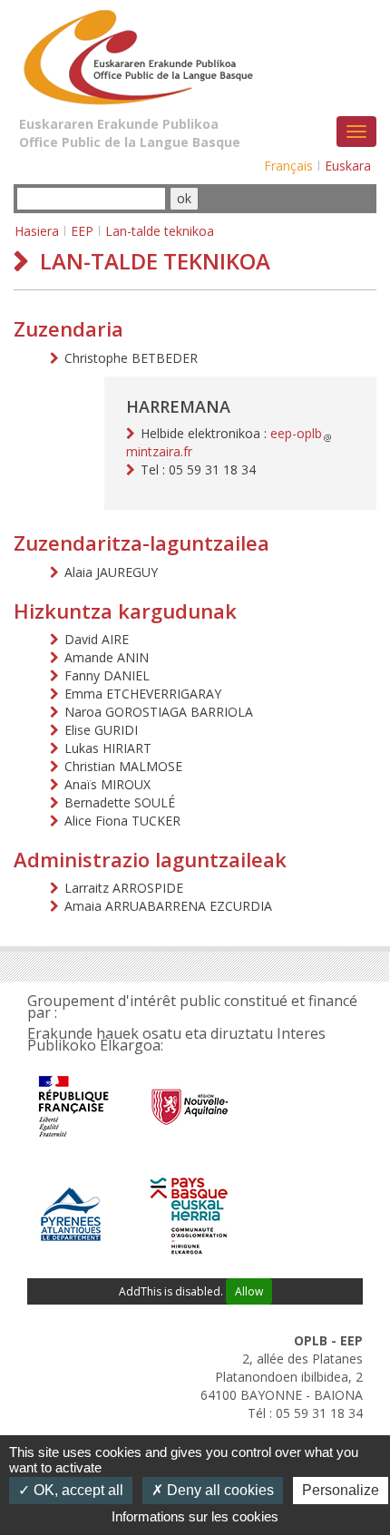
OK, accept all (76, 1490)
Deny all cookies (218, 1490)
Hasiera (37, 231)
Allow (249, 1291)
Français (288, 165)
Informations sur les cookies (195, 1516)
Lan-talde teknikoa (159, 231)
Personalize (340, 1490)
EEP (82, 231)
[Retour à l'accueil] (136, 53)
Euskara (348, 165)
